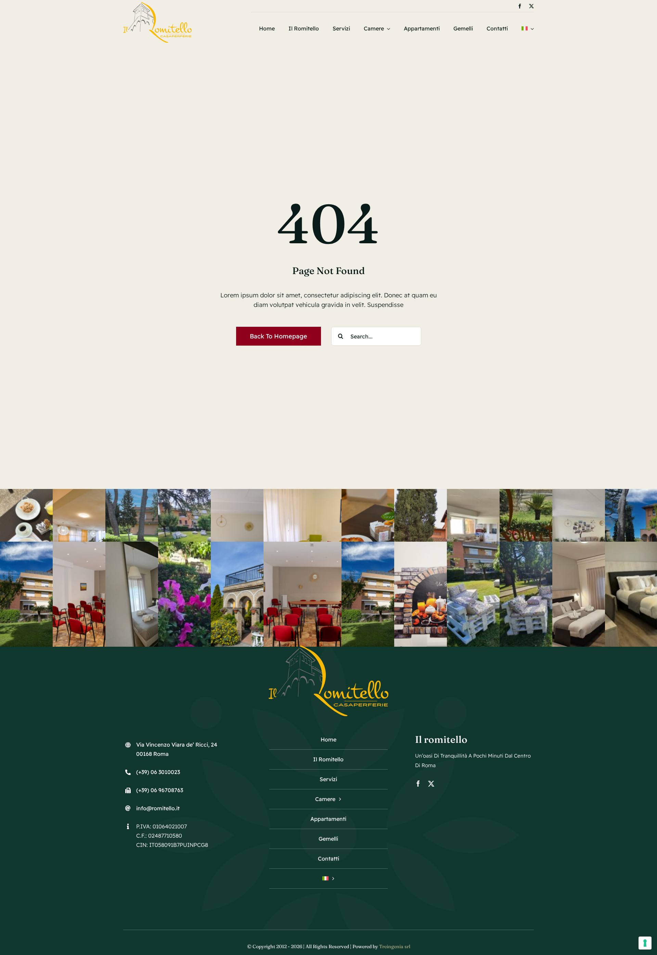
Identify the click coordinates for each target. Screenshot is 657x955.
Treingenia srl (394, 946)
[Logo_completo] (157, 5)
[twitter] (531, 6)
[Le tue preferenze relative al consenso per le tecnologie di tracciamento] (645, 943)
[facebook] (519, 6)
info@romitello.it (158, 808)
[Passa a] (527, 28)
